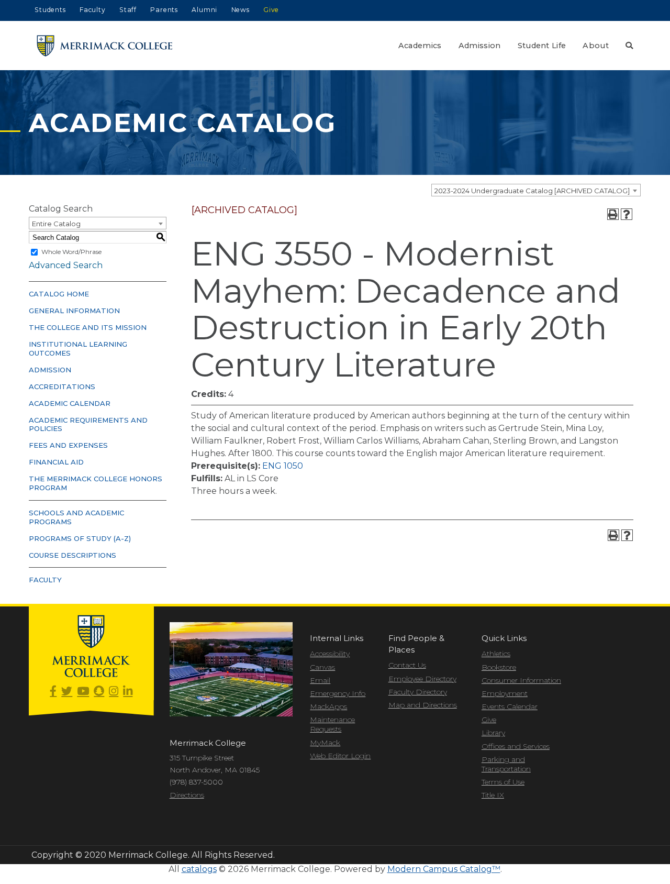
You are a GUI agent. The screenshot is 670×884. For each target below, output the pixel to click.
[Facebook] (53, 692)
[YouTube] (83, 692)
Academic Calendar (69, 403)
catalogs (199, 869)
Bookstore (499, 667)
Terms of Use (503, 782)
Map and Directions (422, 705)
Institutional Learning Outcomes (78, 348)
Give (271, 10)
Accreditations (62, 386)
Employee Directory (422, 678)
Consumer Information (521, 680)
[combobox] (536, 190)
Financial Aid (56, 462)
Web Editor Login (340, 755)
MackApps (328, 706)
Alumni (204, 10)
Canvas (322, 667)
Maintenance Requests (332, 724)
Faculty (93, 10)
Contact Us (407, 665)
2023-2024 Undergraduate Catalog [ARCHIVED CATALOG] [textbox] (532, 190)
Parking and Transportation (506, 764)
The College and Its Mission (88, 327)
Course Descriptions (72, 555)
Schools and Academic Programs (76, 517)
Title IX (493, 795)
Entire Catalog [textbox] (56, 223)
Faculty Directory (417, 692)
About (596, 45)
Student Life (542, 45)
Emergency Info (337, 693)
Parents (164, 10)
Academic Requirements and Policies (88, 424)
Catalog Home (59, 294)
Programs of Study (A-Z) (80, 538)
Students (50, 10)
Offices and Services (516, 746)
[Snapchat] (99, 692)
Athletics (496, 653)
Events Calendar (510, 706)
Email (320, 680)
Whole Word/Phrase (71, 252)
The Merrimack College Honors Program (95, 483)
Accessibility (330, 653)
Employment (505, 693)
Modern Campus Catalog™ (443, 869)
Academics (420, 45)
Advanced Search (66, 265)
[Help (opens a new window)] (626, 214)
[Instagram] (113, 692)
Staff (128, 10)
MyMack (325, 742)
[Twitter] (66, 692)
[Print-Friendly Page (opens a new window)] (613, 214)
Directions (187, 795)
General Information (74, 310)
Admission (480, 45)
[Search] (629, 45)
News (240, 10)
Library (493, 732)
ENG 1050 (282, 466)
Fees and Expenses (68, 445)
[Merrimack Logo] (105, 46)
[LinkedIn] (127, 692)
